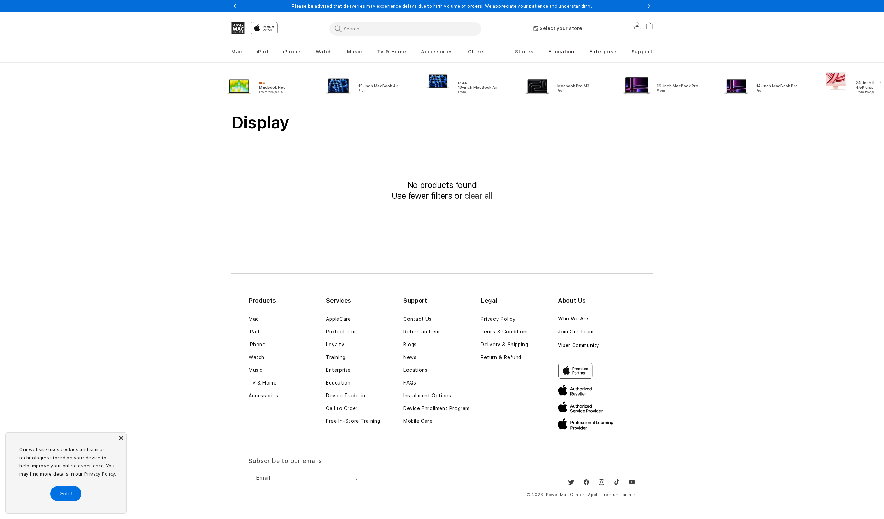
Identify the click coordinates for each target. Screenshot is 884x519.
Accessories (263, 395)
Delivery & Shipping (504, 344)
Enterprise (338, 370)
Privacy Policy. (100, 474)
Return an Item (421, 332)
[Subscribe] (355, 478)
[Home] (238, 28)
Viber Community (578, 345)
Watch (257, 357)
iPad (254, 332)
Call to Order (342, 408)
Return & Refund (501, 357)
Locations (415, 370)
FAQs (409, 383)
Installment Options (427, 395)
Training (336, 357)
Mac (254, 319)
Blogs (410, 344)
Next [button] (649, 6)
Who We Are (573, 318)
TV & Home (262, 383)
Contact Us (417, 319)
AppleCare (338, 319)
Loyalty (335, 344)
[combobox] (405, 28)
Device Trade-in (345, 395)
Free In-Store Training (353, 421)
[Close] (121, 438)
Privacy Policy (498, 319)
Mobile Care (418, 421)
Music (256, 370)
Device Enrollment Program (436, 408)
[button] (236, 52)
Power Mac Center (565, 494)
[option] (268, 81)
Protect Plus (341, 332)
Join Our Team (576, 332)
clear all (478, 196)
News (409, 357)
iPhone (257, 344)
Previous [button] (234, 6)
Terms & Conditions (505, 332)
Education (338, 383)
